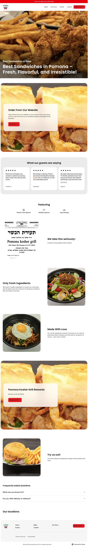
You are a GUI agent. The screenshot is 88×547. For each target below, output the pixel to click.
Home (17, 522)
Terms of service (20, 534)
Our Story (54, 7)
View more (63, 182)
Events (62, 7)
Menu (46, 7)
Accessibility (31, 534)
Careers (69, 7)
